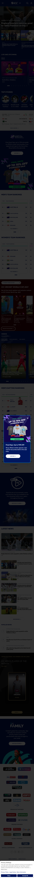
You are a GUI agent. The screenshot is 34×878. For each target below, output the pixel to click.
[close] (27, 418)
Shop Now (12, 456)
